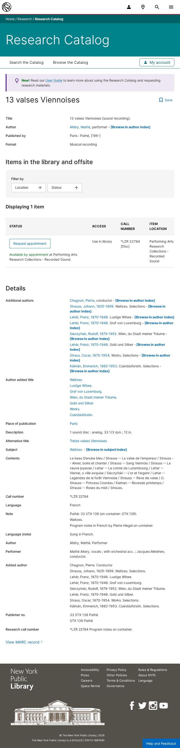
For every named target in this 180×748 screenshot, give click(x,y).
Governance (115, 686)
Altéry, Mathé (80, 127)
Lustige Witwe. (81, 385)
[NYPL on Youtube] (164, 705)
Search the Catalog (26, 62)
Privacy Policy (116, 670)
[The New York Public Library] (6, 7)
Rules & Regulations (152, 670)
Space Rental (90, 686)
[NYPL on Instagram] (153, 705)
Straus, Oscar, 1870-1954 (89, 355)
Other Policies (117, 675)
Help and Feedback (161, 743)
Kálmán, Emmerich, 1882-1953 (93, 366)
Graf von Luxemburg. (86, 391)
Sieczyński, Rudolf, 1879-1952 (93, 334)
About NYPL (147, 675)
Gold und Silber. (82, 403)
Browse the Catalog (70, 62)
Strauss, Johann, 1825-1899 (91, 306)
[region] (90, 242)
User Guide (53, 80)
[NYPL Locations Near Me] (143, 7)
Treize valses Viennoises (88, 441)
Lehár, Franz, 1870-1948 (89, 317)
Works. (75, 409)
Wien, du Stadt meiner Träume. (93, 397)
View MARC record (22, 642)
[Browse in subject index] (106, 449)
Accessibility (90, 670)
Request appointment (29, 243)
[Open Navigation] (171, 7)
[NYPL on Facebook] (132, 705)
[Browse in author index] (130, 127)
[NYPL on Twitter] (142, 705)
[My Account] (129, 7)
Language (145, 680)
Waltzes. (76, 380)
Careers (86, 680)
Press (85, 675)
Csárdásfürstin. (81, 415)
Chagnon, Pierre (82, 300)
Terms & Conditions (121, 680)
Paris (73, 423)
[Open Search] (157, 7)
